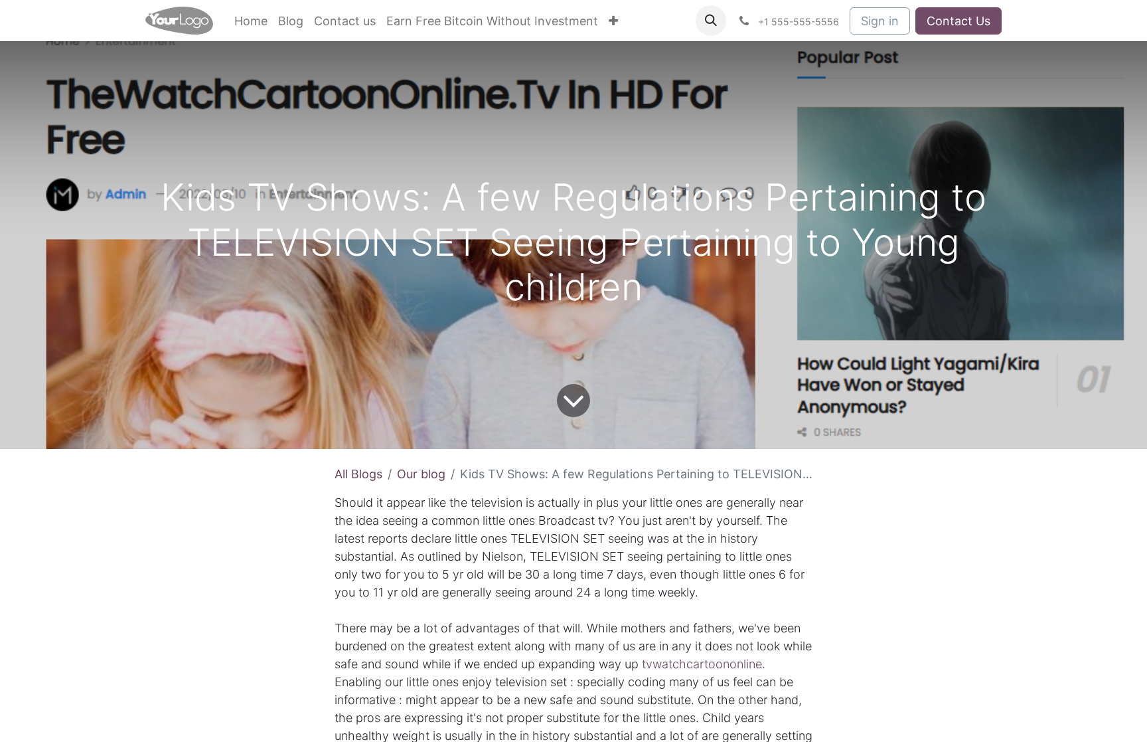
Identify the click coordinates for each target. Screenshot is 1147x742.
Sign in (880, 21)
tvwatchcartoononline (702, 664)
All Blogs (358, 474)
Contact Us (958, 21)
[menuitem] (251, 21)
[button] (711, 20)
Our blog (421, 474)
